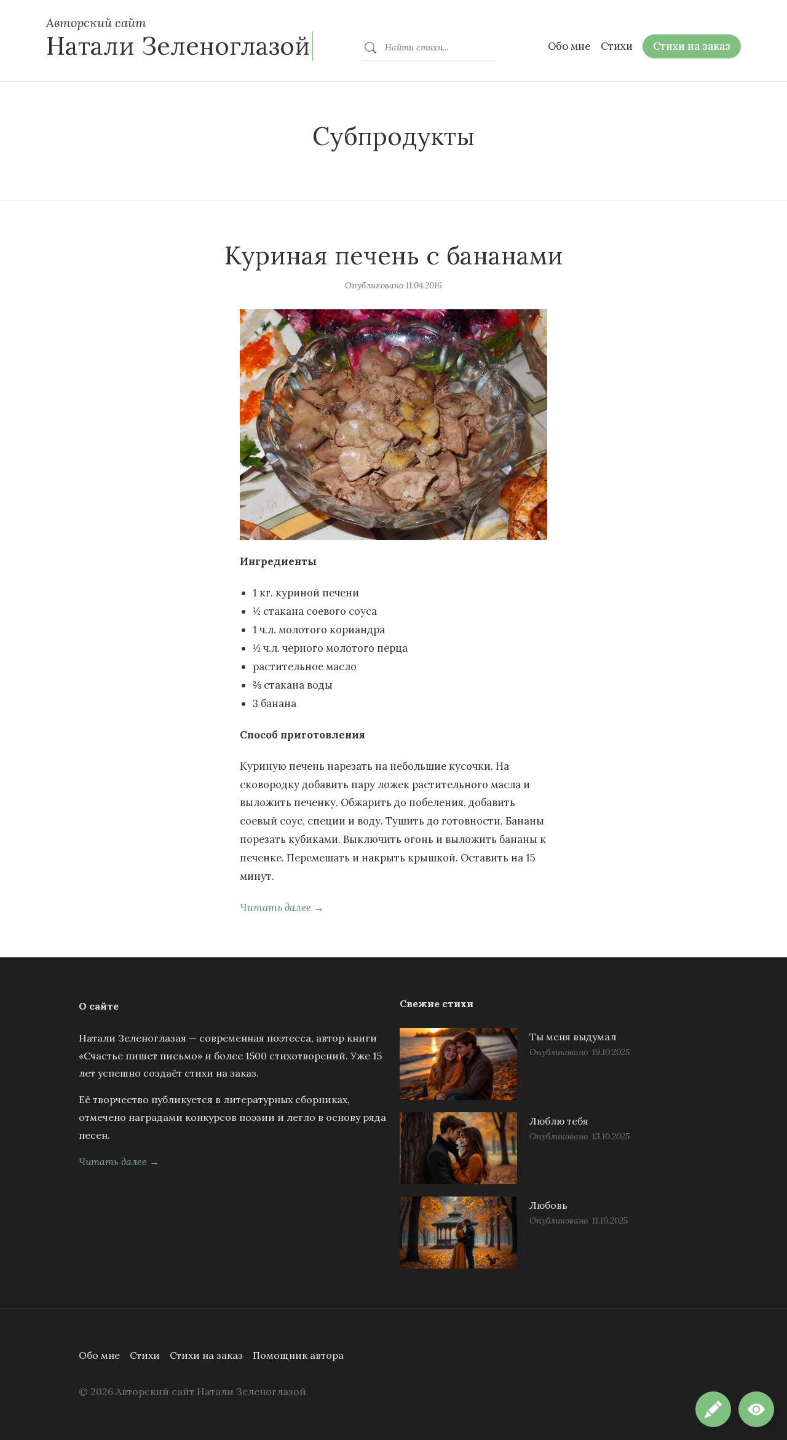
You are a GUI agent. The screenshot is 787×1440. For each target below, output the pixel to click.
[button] (756, 1409)
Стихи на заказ (206, 1355)
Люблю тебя (558, 1121)
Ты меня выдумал (572, 1037)
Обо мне (99, 1355)
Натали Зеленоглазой (178, 45)
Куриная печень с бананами (393, 255)
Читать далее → (282, 907)
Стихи (145, 1355)
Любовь (548, 1205)
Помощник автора (298, 1355)
